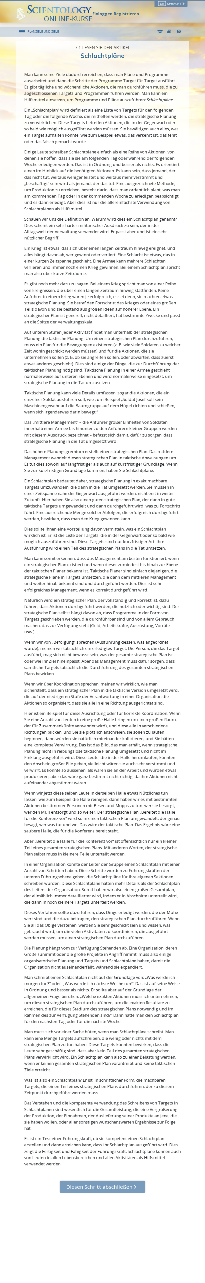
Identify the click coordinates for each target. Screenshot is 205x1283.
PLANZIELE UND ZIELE (43, 31)
